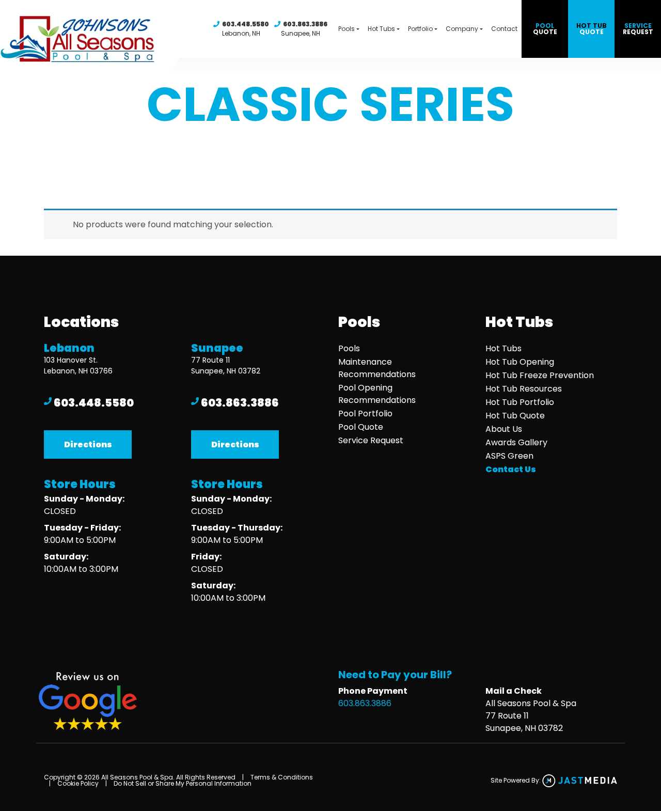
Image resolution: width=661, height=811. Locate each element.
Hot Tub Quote (515, 416)
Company (462, 28)
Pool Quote (360, 427)
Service (638, 28)
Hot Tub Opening (519, 362)
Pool (545, 28)
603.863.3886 (305, 24)
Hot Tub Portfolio (519, 402)
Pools (346, 28)
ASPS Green (509, 456)
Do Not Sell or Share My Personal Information (182, 783)
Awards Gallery (516, 442)
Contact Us (510, 469)
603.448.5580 (245, 24)
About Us (503, 429)
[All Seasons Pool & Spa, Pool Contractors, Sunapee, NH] (234, 637)
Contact (504, 28)
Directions (88, 444)
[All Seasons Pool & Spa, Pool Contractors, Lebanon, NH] (87, 608)
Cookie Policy (78, 783)
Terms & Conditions (281, 777)
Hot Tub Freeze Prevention (539, 375)
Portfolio (420, 28)
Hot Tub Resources (523, 389)
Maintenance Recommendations (377, 368)
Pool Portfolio (365, 413)
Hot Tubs (381, 28)
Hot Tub (591, 28)
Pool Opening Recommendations (377, 394)
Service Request (370, 440)
